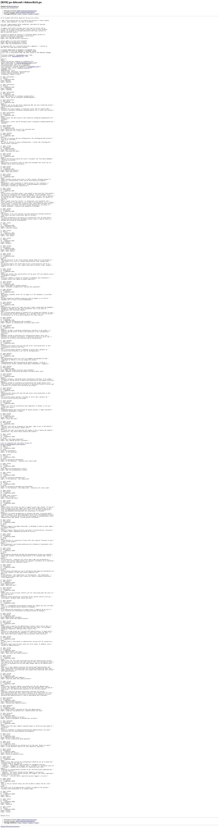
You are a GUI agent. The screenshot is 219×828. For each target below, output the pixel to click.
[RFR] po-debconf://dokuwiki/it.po (25, 12)
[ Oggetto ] (31, 14)
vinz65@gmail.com (21, 55)
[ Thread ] (24, 14)
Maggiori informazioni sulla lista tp (10, 826)
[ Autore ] (36, 14)
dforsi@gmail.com (14, 6)
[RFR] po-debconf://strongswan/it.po (27, 11)
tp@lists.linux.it (23, 68)
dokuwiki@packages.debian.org (26, 62)
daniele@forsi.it (17, 56)
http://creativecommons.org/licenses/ (13, 444)
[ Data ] (19, 14)
